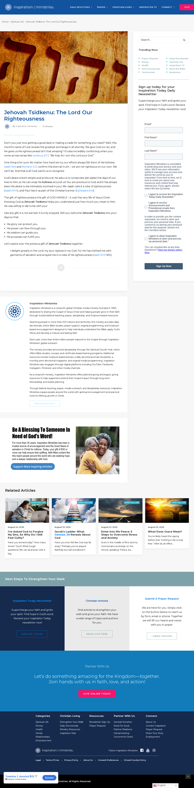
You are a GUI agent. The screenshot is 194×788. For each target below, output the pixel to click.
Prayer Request (150, 58)
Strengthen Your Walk (71, 722)
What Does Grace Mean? (165, 531)
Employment (153, 736)
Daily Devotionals (178, 58)
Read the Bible (177, 69)
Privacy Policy (71, 760)
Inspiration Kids (68, 733)
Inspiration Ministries (26, 126)
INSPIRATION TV (148, 7)
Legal (38, 760)
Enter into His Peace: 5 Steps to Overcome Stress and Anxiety (119, 534)
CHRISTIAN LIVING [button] (122, 7)
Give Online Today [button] (97, 693)
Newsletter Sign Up (99, 722)
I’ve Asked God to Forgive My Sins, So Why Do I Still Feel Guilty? (25, 534)
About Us (151, 722)
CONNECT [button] (167, 7)
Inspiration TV (176, 65)
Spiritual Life (17, 21)
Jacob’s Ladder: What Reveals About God (72, 534)
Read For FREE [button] (97, 634)
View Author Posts (44, 404)
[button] (184, 40)
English (161, 785)
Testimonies (148, 72)
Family (39, 733)
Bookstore (175, 72)
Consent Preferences (108, 760)
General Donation (123, 722)
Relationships (43, 736)
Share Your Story (154, 733)
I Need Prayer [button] (162, 636)
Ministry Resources (70, 729)
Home (5, 21)
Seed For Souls (121, 725)
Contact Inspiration (156, 725)
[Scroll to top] (188, 776)
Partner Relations (123, 729)
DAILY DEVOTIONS (80, 7)
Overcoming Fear (151, 69)
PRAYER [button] (101, 7)
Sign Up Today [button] (32, 634)
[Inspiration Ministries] (29, 7)
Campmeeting (121, 733)
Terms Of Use (52, 760)
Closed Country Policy (135, 760)
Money (145, 62)
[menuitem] (81, 7)
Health (145, 65)
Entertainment (43, 740)
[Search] (164, 40)
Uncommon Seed (123, 736)
